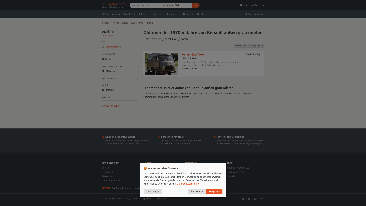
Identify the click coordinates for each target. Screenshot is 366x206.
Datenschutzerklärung (188, 183)
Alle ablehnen (196, 191)
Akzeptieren (214, 191)
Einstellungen (152, 191)
